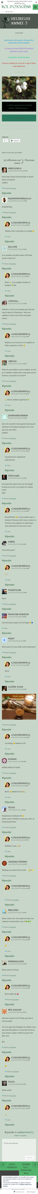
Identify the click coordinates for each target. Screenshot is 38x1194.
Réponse (29, 1157)
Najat (11, 638)
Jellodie (12, 247)
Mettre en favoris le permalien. (12, 153)
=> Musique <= (19, 118)
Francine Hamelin (18, 614)
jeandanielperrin (18, 415)
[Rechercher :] (13, 12)
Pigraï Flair (14, 590)
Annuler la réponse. (20, 1136)
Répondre (6, 193)
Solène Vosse (15, 687)
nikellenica (15, 168)
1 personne (12, 188)
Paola (11, 1081)
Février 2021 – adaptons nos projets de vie (26, 1172)
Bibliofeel (13, 910)
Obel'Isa (12, 361)
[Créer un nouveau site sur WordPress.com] (19, 2)
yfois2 (11, 807)
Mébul (11, 541)
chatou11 (13, 301)
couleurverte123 (20, 222)
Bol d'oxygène (16, 6)
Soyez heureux (12, 1166)
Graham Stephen (17, 861)
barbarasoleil (16, 961)
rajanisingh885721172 (19, 198)
